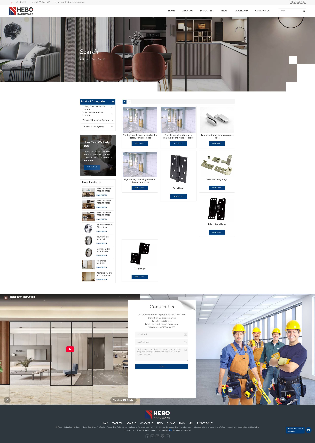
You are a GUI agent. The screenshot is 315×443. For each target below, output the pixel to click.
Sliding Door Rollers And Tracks (93, 427)
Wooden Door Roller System (117, 427)
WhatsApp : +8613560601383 (162, 327)
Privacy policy (205, 423)
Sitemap (171, 423)
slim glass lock (185, 427)
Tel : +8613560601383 (162, 321)
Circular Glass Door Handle (103, 250)
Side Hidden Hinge (217, 224)
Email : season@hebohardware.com (161, 324)
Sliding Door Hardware (72, 427)
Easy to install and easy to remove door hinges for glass (178, 136)
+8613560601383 (42, 2)
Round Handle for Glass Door (104, 226)
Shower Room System (93, 127)
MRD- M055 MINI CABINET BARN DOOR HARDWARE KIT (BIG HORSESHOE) (104, 202)
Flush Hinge (178, 188)
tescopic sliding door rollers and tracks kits (243, 427)
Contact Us (21, 2)
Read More (101, 195)
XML (191, 423)
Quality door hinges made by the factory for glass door (140, 136)
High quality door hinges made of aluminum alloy (140, 181)
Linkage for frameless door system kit (143, 427)
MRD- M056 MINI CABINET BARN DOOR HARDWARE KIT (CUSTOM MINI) (104, 190)
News (224, 11)
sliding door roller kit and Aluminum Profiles (209, 427)
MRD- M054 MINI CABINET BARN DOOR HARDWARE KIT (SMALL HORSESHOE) (104, 214)
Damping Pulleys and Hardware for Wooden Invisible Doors (104, 274)
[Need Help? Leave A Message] (308, 430)
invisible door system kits (168, 427)
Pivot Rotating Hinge (216, 180)
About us (187, 11)
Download (241, 11)
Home (171, 11)
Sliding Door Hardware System (93, 108)
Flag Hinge (139, 269)
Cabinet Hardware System (96, 120)
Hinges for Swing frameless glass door (217, 136)
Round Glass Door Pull (102, 238)
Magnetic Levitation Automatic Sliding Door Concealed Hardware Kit (102, 262)
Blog (182, 423)
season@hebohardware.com (71, 2)
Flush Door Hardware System (92, 114)
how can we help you (97, 144)
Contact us (262, 11)
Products (206, 11)
